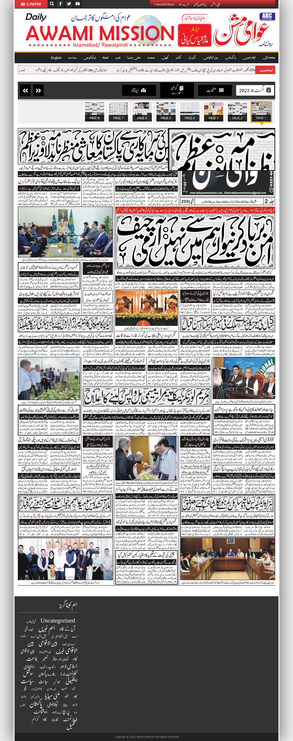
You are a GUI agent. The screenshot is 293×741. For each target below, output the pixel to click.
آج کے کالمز (67, 629)
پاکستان (230, 58)
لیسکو (67, 696)
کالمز (179, 58)
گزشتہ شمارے (176, 90)
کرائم (35, 719)
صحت (151, 58)
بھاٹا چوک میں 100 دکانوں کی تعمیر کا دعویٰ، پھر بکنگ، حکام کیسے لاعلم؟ (112, 70)
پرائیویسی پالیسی (200, 4)
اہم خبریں (249, 58)
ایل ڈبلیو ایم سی (59, 636)
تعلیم (106, 58)
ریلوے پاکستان (47, 674)
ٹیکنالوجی (89, 58)
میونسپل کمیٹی (35, 697)
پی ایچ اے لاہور (60, 712)
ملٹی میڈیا (134, 58)
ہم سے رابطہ (183, 4)
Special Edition (165, 4)
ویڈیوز (65, 704)
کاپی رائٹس (215, 4)
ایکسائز (23, 636)
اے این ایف (68, 644)
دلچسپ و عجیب (47, 666)
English (56, 58)
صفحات (211, 90)
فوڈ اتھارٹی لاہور (36, 689)
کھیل (165, 58)
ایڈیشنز (135, 90)
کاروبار (192, 58)
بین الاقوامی (210, 58)
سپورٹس (57, 682)
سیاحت (43, 681)
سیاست (72, 58)
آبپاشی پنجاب (31, 622)
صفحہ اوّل (268, 58)
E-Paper (33, 4)
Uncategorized (58, 620)
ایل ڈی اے (39, 636)
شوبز (118, 58)
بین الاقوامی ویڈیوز (45, 652)
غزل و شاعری (51, 689)
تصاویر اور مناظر (60, 659)
